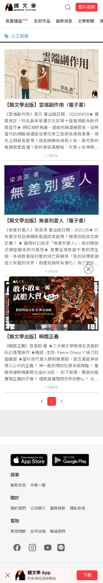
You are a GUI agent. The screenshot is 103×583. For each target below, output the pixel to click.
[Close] (88, 268)
